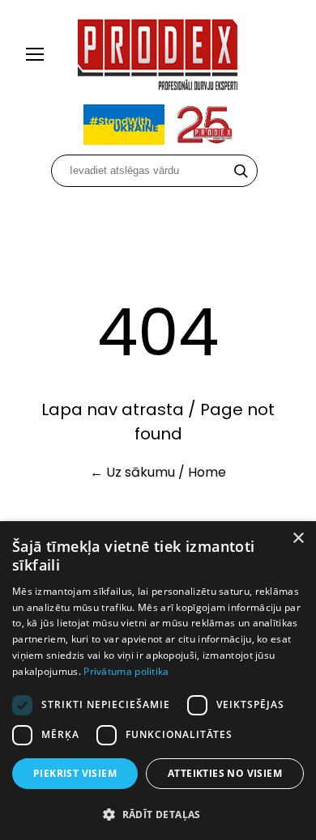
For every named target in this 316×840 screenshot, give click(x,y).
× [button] (298, 538)
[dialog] (158, 680)
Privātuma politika (126, 671)
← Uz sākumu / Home (158, 472)
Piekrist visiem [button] (75, 773)
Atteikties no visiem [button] (225, 773)
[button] (158, 813)
